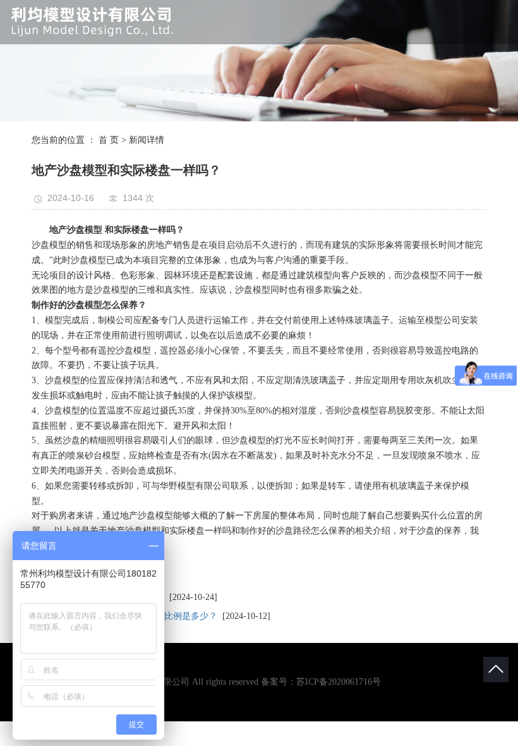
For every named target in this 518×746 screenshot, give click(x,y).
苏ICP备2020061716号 (338, 682)
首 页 (109, 140)
